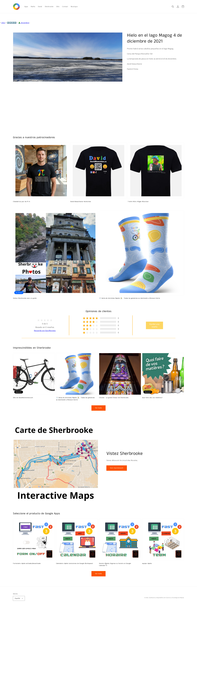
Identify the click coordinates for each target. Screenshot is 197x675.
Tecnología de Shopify (178, 597)
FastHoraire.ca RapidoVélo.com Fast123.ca (160, 597)
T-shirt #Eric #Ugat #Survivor (138, 202)
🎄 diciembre (23, 22)
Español (17, 598)
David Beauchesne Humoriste (80, 202)
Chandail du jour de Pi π (21, 202)
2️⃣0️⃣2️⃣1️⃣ (11, 22)
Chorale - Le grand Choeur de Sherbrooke (113, 398)
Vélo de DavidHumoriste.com (23, 398)
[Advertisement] (68, 641)
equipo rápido (147, 564)
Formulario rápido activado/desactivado (27, 564)
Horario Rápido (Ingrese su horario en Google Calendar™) (115, 565)
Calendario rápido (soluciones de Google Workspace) (74, 564)
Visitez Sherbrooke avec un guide (25, 298)
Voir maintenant (116, 468)
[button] (172, 6)
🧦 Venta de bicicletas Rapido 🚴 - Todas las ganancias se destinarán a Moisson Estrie (129, 298)
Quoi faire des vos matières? (152, 398)
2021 (3, 22)
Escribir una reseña (154, 325)
